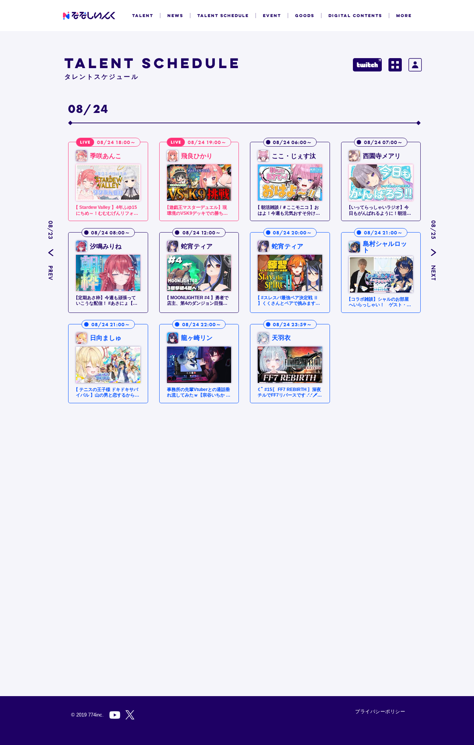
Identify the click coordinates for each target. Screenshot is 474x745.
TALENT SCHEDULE (223, 15)
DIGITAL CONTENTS (355, 15)
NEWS (175, 15)
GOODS (304, 15)
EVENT (272, 15)
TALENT (142, 15)
